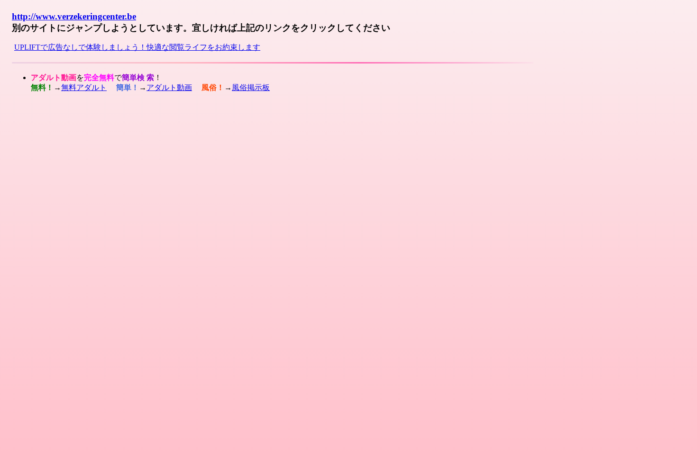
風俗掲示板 (251, 87)
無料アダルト (84, 87)
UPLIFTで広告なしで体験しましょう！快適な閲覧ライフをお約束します (137, 47)
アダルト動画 (169, 87)
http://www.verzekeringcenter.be (74, 16)
